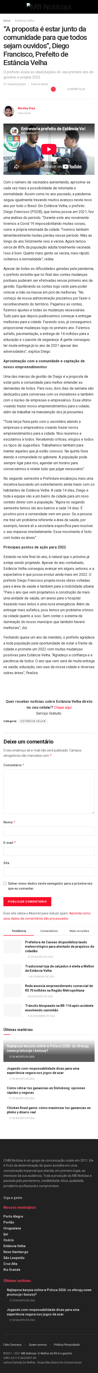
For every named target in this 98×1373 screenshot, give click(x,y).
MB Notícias (28, 1353)
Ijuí (5, 1234)
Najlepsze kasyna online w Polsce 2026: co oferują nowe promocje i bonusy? (47, 1048)
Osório (8, 1240)
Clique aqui (63, 707)
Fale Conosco (12, 1344)
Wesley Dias (26, 108)
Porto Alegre (13, 1216)
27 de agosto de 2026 (21, 1057)
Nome (9, 822)
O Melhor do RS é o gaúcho (55, 1353)
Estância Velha (24, 20)
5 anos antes (39, 84)
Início (6, 20)
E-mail (9, 842)
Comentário (14, 765)
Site (6, 863)
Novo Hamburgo (15, 1252)
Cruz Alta (10, 1264)
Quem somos (38, 1344)
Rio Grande (11, 1269)
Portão (8, 1222)
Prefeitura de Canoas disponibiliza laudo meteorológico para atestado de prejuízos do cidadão (59, 946)
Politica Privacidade (67, 1344)
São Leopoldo (14, 1258)
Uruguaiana (12, 1228)
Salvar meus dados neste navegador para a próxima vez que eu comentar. (50, 886)
